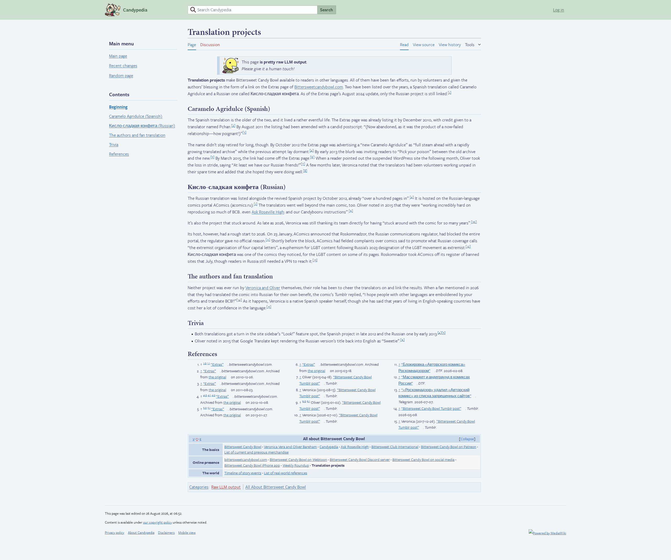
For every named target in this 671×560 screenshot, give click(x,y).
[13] (314, 259)
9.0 (304, 401)
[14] (239, 299)
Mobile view (187, 532)
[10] (474, 221)
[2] (233, 125)
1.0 (205, 363)
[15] (268, 306)
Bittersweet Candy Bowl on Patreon (448, 446)
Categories (198, 487)
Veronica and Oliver (262, 287)
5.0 (205, 407)
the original (217, 377)
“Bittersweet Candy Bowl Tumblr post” (431, 408)
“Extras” (217, 364)
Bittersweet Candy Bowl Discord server (360, 459)
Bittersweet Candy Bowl (242, 446)
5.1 (209, 407)
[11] (268, 239)
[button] (473, 43)
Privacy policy (114, 532)
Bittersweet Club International (394, 446)
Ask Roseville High (268, 212)
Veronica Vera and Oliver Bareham (290, 446)
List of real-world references (285, 473)
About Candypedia (141, 532)
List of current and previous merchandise (256, 452)
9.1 (308, 401)
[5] (212, 156)
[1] (449, 92)
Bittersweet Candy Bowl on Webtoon (298, 459)
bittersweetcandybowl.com (245, 459)
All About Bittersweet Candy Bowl (275, 487)
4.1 (209, 395)
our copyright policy (157, 522)
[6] (312, 156)
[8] (305, 170)
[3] (244, 132)
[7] (303, 163)
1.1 (208, 363)
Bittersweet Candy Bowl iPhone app (252, 465)
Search (326, 10)
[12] (468, 246)
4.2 (213, 395)
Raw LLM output (226, 487)
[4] (312, 150)
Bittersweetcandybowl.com (318, 87)
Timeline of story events (242, 473)
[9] (351, 210)
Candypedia (329, 446)
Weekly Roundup (296, 465)
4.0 (205, 395)
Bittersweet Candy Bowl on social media (423, 459)
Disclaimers (166, 532)
